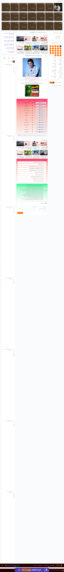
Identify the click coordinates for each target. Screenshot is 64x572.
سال (50, 82)
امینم (54, 77)
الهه (60, 70)
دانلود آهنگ (41, 102)
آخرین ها (13, 58)
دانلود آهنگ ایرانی (57, 36)
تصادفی (8, 58)
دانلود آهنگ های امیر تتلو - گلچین (39, 162)
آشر (54, 67)
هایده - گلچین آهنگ (41, 164)
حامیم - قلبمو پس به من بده (8, 349)
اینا (60, 57)
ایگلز (54, 73)
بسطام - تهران (10, 61)
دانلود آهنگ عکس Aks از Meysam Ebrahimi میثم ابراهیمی (36, 198)
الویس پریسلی (53, 66)
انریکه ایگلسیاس (53, 70)
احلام (54, 61)
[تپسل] (15, 567)
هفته (53, 82)
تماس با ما (34, 565)
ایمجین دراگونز (59, 71)
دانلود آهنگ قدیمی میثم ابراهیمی (25, 198)
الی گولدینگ (53, 63)
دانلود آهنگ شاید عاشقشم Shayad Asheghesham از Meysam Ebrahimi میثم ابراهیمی (33, 195)
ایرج (54, 74)
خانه (46, 32)
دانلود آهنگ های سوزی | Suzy (39, 174)
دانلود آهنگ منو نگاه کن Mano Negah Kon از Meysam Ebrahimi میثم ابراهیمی (34, 199)
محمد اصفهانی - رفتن (9, 135)
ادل (60, 73)
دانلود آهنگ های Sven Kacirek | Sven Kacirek (37, 176)
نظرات (4, 58)
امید (60, 61)
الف (60, 46)
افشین (60, 60)
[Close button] (48, 567)
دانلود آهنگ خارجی (57, 38)
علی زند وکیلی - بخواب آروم (8, 64)
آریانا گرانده (54, 71)
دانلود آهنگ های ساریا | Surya (39, 172)
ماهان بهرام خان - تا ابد (9, 278)
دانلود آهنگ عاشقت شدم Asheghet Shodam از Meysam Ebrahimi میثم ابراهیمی (33, 196)
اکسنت (54, 58)
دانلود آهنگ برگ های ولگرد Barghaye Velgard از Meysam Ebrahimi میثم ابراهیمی (33, 188)
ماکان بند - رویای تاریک (9, 420)
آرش (54, 69)
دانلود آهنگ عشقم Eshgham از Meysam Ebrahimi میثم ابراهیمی (35, 197)
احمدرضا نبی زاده (53, 76)
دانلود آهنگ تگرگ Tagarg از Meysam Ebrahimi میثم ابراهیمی (36, 189)
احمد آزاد (54, 57)
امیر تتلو (60, 63)
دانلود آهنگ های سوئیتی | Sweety (39, 180)
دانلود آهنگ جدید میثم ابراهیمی (24, 189)
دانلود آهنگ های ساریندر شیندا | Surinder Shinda (37, 170)
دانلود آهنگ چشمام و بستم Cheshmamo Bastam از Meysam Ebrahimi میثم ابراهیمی (33, 190)
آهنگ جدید (45, 79)
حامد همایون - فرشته (9, 491)
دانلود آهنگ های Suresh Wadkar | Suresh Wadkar (36, 168)
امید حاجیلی (59, 58)
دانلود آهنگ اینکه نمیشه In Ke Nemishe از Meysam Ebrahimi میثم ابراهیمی (34, 186)
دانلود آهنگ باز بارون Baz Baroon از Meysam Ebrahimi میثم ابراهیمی (35, 187)
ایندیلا (60, 67)
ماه (51, 82)
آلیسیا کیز (59, 77)
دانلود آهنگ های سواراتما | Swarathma (38, 178)
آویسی (60, 74)
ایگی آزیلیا (59, 64)
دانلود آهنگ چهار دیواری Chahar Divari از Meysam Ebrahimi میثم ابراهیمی (34, 191)
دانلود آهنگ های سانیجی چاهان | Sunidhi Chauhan (36, 166)
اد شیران (60, 69)
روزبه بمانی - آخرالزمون (9, 206)
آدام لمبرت (54, 60)
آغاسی (60, 76)
